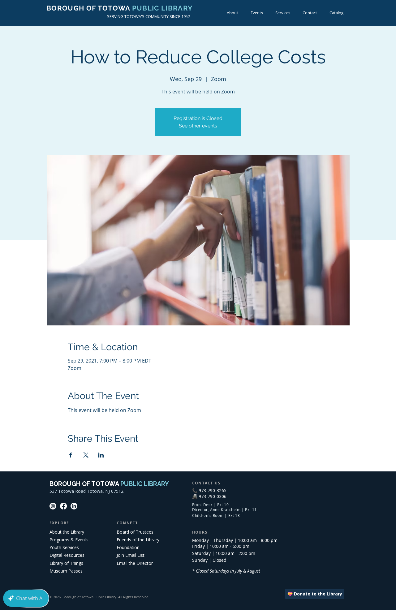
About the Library (67, 532)
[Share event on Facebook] (71, 455)
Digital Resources (67, 555)
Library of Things (66, 563)
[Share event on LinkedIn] (101, 455)
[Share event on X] (86, 455)
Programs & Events (69, 540)
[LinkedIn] (74, 506)
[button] (256, 12)
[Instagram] (53, 506)
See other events (198, 126)
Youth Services (64, 547)
